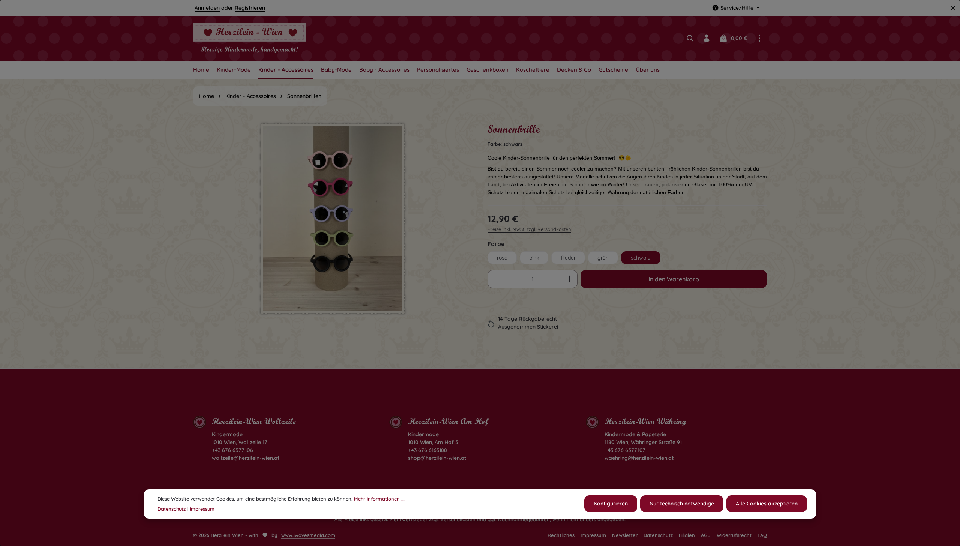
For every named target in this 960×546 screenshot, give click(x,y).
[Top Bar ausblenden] (953, 8)
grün (603, 257)
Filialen (687, 535)
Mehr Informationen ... (379, 499)
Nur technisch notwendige (682, 504)
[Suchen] (690, 38)
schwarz (641, 257)
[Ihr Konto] (706, 38)
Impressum (593, 535)
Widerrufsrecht (734, 535)
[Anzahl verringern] (496, 279)
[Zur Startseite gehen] (249, 38)
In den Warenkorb (673, 279)
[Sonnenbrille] (333, 219)
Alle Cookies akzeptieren (767, 504)
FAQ (762, 535)
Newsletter (625, 535)
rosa (502, 257)
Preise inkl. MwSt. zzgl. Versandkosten (529, 229)
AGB (706, 535)
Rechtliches (561, 535)
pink (534, 257)
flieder (568, 257)
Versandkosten (458, 519)
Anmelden (207, 7)
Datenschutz (658, 535)
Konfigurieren (611, 504)
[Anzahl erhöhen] (569, 279)
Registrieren (250, 7)
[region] (333, 233)
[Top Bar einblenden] (759, 38)
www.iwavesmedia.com (308, 535)
